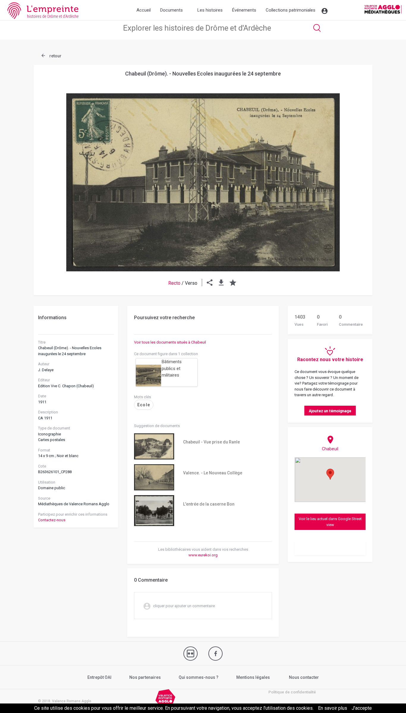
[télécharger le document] (221, 283)
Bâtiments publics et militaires (172, 368)
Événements (244, 10)
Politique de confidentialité (292, 692)
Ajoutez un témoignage (330, 410)
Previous (53, 168)
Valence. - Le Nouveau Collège (212, 472)
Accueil (143, 10)
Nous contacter (304, 677)
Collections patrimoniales (290, 10)
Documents (171, 10)
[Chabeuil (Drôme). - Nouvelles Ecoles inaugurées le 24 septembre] (203, 182)
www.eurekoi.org (203, 555)
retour (55, 55)
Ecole (143, 404)
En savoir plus (332, 708)
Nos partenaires (145, 677)
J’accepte (362, 708)
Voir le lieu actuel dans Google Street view (330, 522)
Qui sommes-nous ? (198, 677)
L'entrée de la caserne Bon (209, 504)
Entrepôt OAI (99, 677)
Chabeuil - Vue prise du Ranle (211, 442)
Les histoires (210, 10)
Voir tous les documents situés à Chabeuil (170, 342)
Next (353, 168)
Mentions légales (253, 677)
